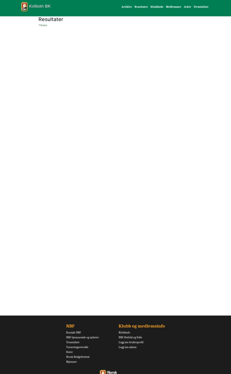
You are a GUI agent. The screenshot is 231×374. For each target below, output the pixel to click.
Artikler (126, 6)
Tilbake (42, 25)
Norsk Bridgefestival (77, 357)
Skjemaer (71, 361)
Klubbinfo (157, 6)
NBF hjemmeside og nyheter (82, 337)
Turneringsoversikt (77, 347)
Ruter (69, 352)
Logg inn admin (128, 347)
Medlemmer (173, 6)
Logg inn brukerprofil (131, 342)
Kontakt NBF (73, 332)
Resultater (141, 6)
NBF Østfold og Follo (130, 337)
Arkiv (187, 6)
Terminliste (201, 6)
